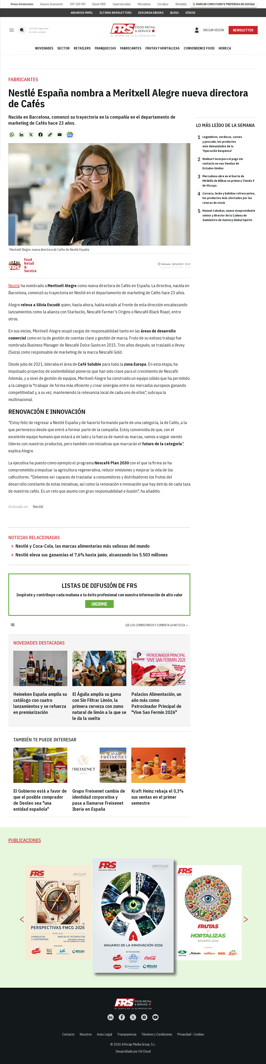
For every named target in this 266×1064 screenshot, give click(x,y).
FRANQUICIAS (105, 48)
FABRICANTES (130, 48)
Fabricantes (23, 79)
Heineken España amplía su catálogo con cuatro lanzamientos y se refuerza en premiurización (40, 703)
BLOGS (174, 13)
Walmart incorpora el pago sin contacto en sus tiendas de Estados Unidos (220, 163)
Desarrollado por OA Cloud (133, 1051)
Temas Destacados (21, 4)
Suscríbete (243, 30)
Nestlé (14, 285)
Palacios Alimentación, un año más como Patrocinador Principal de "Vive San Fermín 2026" (156, 703)
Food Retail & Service (30, 265)
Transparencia (126, 1034)
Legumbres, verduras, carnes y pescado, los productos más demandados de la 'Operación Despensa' (220, 144)
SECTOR (63, 48)
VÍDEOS (190, 13)
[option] (133, 915)
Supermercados (122, 4)
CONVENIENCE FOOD (199, 48)
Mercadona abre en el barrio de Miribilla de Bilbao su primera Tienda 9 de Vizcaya (226, 180)
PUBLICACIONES (24, 840)
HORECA (225, 48)
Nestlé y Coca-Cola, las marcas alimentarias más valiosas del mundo (82, 546)
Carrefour (163, 4)
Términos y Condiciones (156, 1034)
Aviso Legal (104, 1034)
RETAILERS (82, 48)
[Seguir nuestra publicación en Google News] (70, 134)
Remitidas (181, 4)
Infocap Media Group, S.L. (139, 1044)
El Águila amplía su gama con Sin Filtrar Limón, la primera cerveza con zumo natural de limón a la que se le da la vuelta (99, 706)
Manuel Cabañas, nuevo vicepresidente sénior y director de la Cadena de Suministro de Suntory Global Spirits (226, 215)
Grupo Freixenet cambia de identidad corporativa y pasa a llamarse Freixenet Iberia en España (98, 800)
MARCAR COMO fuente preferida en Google (225, 4)
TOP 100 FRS (77, 4)
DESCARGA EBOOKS (151, 13)
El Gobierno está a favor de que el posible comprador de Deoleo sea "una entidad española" (40, 800)
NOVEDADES (44, 48)
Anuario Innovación (51, 4)
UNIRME (99, 604)
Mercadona (144, 4)
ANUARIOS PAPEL (82, 13)
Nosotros (86, 1034)
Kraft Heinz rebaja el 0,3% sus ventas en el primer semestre (157, 797)
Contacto (68, 1034)
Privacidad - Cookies (190, 1034)
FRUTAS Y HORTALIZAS (162, 48)
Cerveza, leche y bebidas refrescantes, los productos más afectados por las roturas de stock (226, 198)
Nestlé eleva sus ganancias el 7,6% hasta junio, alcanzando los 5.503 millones (91, 555)
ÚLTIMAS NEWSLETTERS (116, 13)
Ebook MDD (99, 4)
